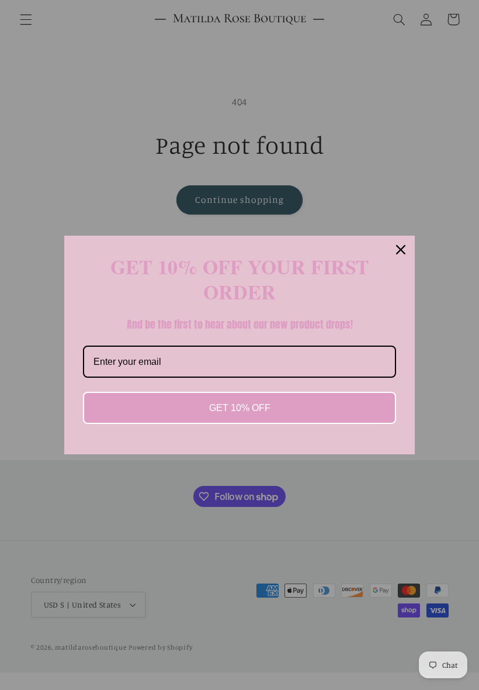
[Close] (401, 250)
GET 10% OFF (239, 408)
